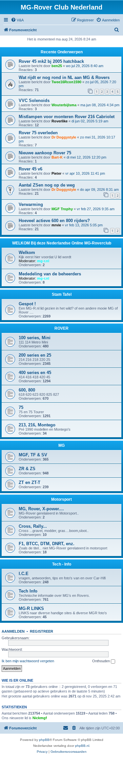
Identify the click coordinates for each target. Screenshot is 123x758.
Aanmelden (13, 631)
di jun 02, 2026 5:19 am (90, 121)
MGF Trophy (62, 209)
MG (61, 445)
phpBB (44, 740)
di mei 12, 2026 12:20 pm (86, 157)
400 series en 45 (35, 372)
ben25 (56, 66)
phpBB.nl (82, 745)
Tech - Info (61, 564)
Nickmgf (39, 718)
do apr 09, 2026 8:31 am (99, 189)
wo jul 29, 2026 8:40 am (84, 66)
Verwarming (31, 204)
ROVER (61, 328)
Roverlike (59, 121)
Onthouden (101, 661)
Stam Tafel (62, 294)
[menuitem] (17, 20)
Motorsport (61, 499)
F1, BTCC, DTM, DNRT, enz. (46, 543)
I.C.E (24, 573)
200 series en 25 (35, 355)
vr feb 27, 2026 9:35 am (95, 209)
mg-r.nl (43, 261)
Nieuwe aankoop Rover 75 (45, 152)
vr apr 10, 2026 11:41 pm (85, 173)
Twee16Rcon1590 (66, 82)
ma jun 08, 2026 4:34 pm (99, 105)
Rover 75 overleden (38, 132)
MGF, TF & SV (33, 454)
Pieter (56, 173)
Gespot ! (27, 303)
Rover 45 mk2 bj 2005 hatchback (51, 61)
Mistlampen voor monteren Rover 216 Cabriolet (66, 116)
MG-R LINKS (31, 608)
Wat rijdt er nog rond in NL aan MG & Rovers (64, 77)
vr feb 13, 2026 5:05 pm (84, 225)
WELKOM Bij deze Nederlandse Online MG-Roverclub (61, 243)
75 (21, 407)
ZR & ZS (27, 468)
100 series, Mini (35, 337)
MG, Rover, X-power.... (41, 508)
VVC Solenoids (34, 100)
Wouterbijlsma (63, 105)
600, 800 (27, 390)
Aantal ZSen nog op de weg (47, 185)
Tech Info (28, 591)
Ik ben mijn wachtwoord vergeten (28, 661)
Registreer (41, 631)
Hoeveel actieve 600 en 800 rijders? (54, 220)
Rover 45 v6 (30, 168)
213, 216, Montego (37, 424)
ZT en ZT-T (29, 482)
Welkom (27, 252)
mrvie (56, 225)
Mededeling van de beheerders (50, 273)
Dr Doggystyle (63, 137)
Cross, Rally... (33, 526)
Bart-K (57, 157)
